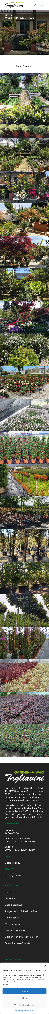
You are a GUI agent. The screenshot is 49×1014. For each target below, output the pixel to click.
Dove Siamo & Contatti (18, 943)
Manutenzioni (12, 924)
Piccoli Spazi (12, 917)
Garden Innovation (15, 930)
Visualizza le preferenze (24, 1005)
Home (8, 892)
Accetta (24, 991)
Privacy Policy (29, 1010)
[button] (45, 965)
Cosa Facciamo (13, 905)
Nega (24, 998)
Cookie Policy (18, 1010)
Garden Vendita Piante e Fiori (21, 936)
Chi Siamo (10, 898)
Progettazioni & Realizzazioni (21, 911)
